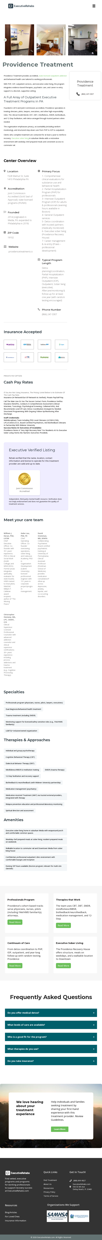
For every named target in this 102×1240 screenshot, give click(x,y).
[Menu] (94, 6)
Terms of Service (51, 1196)
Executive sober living (20, 138)
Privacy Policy (49, 1192)
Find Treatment (50, 1180)
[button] (5, 40)
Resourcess (49, 1188)
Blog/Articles (11, 1212)
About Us (47, 1184)
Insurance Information (15, 1220)
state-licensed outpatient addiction (53, 76)
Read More (15, 922)
